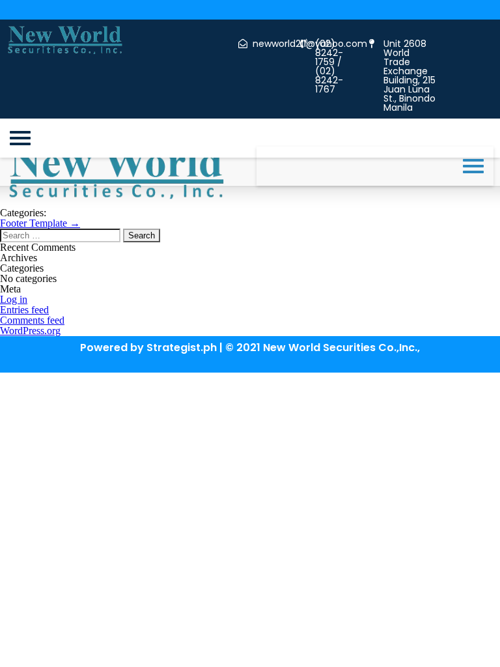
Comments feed (32, 320)
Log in (13, 299)
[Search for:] (61, 234)
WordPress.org (30, 330)
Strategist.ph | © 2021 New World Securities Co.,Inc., (283, 347)
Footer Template (40, 223)
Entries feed (24, 309)
